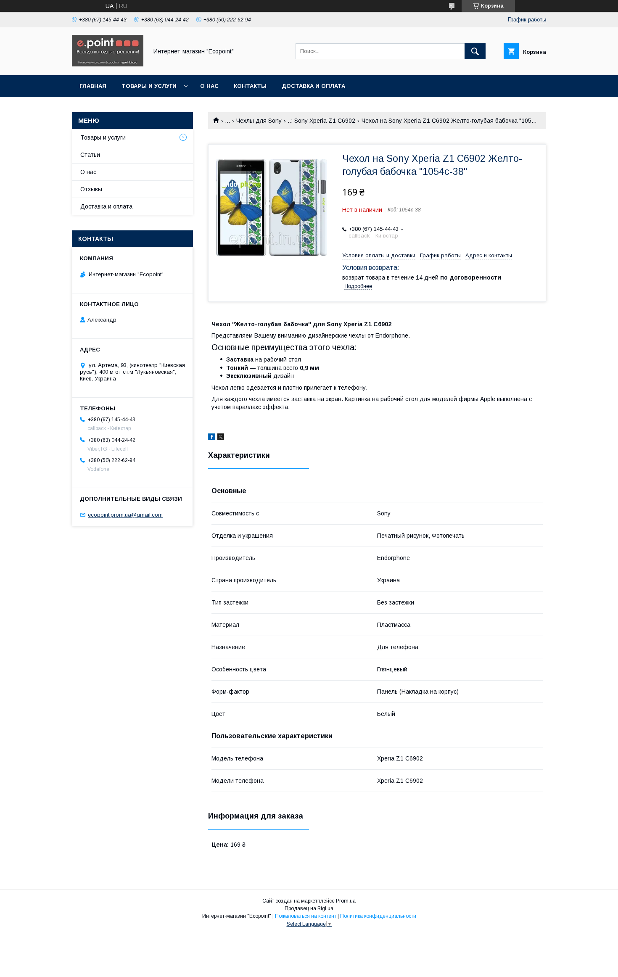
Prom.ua (346, 901)
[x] (220, 438)
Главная (92, 86)
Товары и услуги (149, 86)
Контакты (250, 86)
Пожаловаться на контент (305, 916)
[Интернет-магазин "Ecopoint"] (107, 64)
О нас (209, 86)
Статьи (90, 154)
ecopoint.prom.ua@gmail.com (125, 515)
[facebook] (211, 438)
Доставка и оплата (313, 86)
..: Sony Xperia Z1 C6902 (321, 120)
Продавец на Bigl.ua (309, 908)
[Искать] (475, 51)
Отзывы (91, 189)
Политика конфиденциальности (378, 916)
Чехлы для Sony (259, 120)
